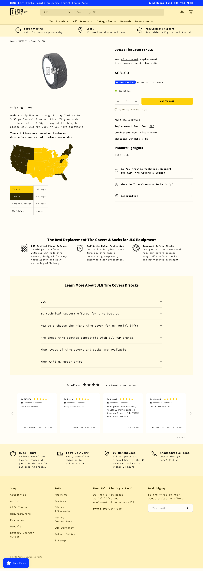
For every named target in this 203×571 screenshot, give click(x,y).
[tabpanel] (54, 164)
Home (12, 41)
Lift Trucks (19, 507)
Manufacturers (20, 513)
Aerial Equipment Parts (30, 557)
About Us (61, 494)
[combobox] (102, 12)
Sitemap (60, 540)
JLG (153, 62)
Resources (142, 21)
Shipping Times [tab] (21, 107)
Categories (105, 21)
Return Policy (65, 534)
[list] (54, 71)
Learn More (80, 2)
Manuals (15, 526)
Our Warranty (64, 527)
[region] (101, 413)
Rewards (125, 21)
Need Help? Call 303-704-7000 (170, 2)
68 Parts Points (125, 82)
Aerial (15, 501)
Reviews (60, 501)
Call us (173, 460)
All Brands (81, 21)
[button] (190, 11)
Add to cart (167, 101)
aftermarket (129, 59)
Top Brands (57, 21)
